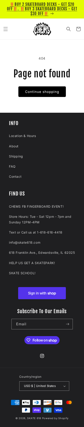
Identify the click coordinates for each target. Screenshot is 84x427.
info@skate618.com (24, 242)
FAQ (12, 166)
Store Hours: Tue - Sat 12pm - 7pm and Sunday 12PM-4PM (40, 219)
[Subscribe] (68, 324)
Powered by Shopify (55, 418)
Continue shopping (42, 92)
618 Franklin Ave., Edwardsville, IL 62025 (42, 252)
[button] (6, 29)
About (14, 146)
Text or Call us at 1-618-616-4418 (35, 232)
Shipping (16, 156)
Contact (15, 176)
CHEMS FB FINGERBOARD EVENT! (36, 206)
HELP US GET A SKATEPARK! (32, 263)
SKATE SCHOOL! (22, 273)
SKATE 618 (34, 418)
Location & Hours (22, 136)
